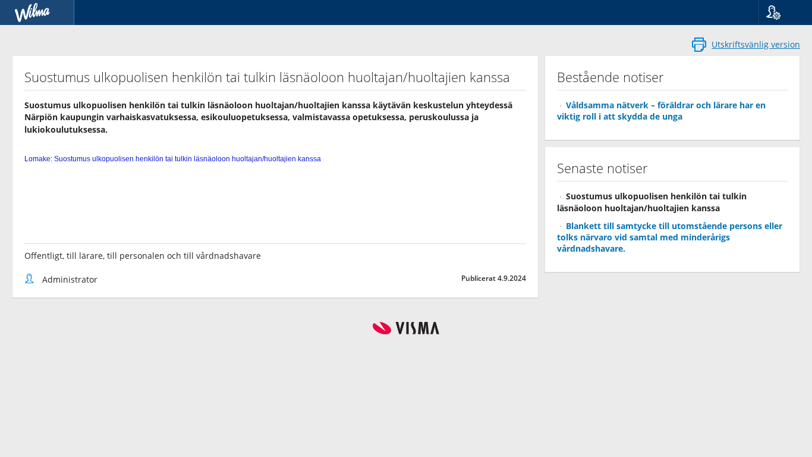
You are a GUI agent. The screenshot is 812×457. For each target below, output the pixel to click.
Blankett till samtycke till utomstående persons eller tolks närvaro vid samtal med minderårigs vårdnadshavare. (669, 237)
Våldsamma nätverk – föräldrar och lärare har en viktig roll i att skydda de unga (661, 110)
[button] (781, 12)
